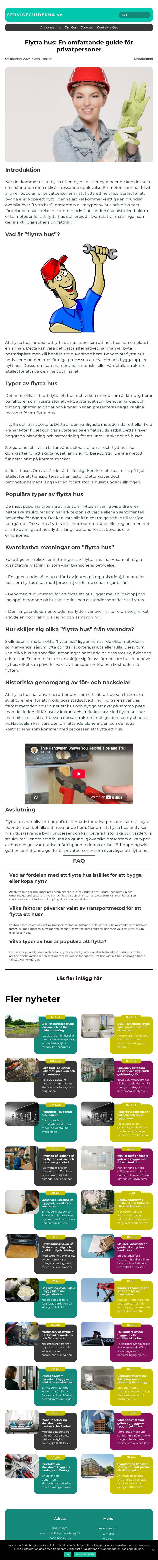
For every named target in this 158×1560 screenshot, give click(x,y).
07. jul (131, 1237)
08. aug (131, 1017)
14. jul (55, 1237)
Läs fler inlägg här (79, 978)
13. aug (55, 1017)
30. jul (131, 1149)
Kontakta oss (107, 27)
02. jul (131, 1325)
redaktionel (143, 59)
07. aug (131, 1061)
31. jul (55, 1149)
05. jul (131, 1281)
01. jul (55, 1413)
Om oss (71, 27)
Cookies (87, 27)
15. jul (131, 1193)
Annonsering (50, 27)
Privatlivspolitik (85, 1554)
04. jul (55, 1325)
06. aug (131, 1105)
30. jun (55, 1457)
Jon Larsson (43, 59)
